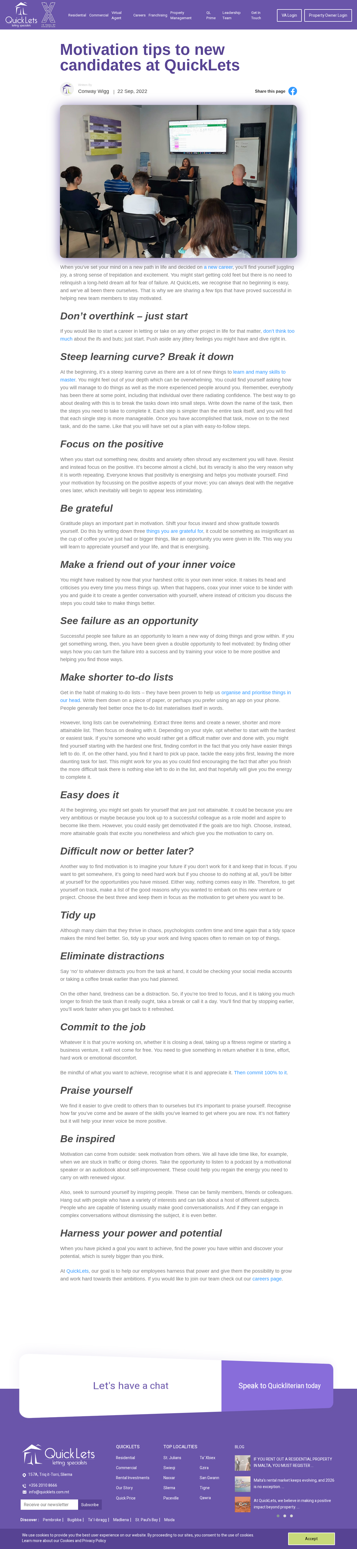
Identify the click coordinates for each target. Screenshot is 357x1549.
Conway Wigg (93, 91)
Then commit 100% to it (260, 1072)
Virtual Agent (117, 15)
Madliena (121, 1520)
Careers (139, 15)
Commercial (98, 15)
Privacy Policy (94, 1541)
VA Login (289, 15)
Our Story (124, 1488)
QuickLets (77, 1271)
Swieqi (169, 1468)
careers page (267, 1279)
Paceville (171, 1498)
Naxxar (169, 1478)
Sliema (169, 1488)
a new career (218, 267)
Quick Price (126, 1498)
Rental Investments (132, 1478)
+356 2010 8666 (43, 1485)
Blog (239, 1447)
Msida (169, 1520)
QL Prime (211, 15)
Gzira (204, 1468)
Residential (77, 15)
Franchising (158, 15)
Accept (311, 1539)
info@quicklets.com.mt (49, 1492)
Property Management (181, 15)
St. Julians (172, 1458)
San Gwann (209, 1478)
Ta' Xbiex (207, 1458)
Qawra (205, 1498)
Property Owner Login (328, 15)
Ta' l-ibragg (97, 1520)
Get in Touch (256, 15)
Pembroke (52, 1520)
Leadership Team (232, 15)
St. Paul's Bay (146, 1520)
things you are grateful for (174, 531)
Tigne (205, 1488)
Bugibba (74, 1520)
